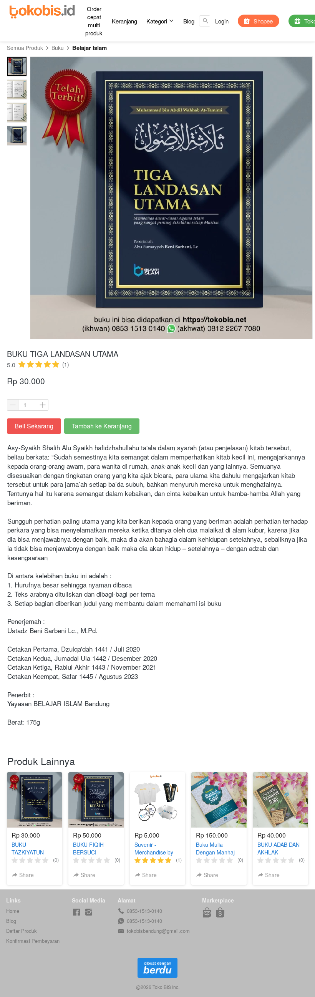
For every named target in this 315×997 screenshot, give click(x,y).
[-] (76, 912)
